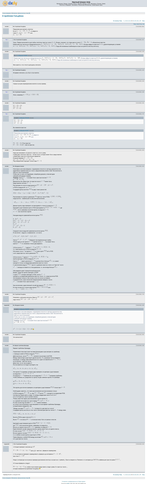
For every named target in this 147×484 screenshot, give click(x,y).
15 (135, 20)
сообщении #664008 (24, 309)
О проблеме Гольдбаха (12, 16)
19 (140, 20)
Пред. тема (136, 24)
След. (143, 20)
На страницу (116, 20)
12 (129, 20)
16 (137, 20)
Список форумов (7, 477)
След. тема (141, 24)
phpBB (67, 483)
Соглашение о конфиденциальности (69, 481)
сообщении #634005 (22, 55)
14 (133, 20)
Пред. (120, 20)
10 (126, 20)
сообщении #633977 (24, 130)
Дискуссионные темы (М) (24, 477)
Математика (14, 477)
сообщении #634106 (24, 118)
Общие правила (81, 481)
